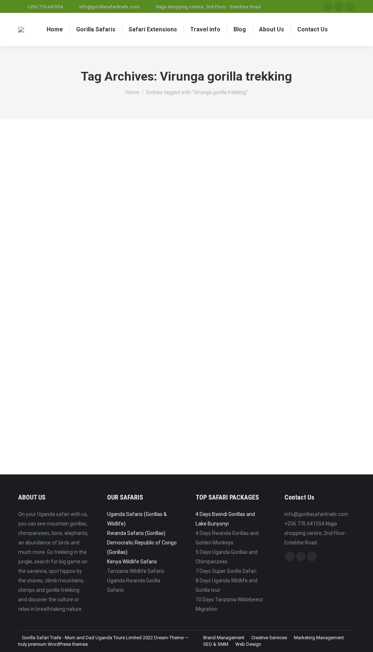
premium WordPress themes (58, 644)
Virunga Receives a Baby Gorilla (80, 394)
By (63, 406)
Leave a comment (140, 406)
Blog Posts (38, 406)
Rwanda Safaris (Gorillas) (136, 533)
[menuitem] (54, 29)
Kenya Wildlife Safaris (132, 561)
